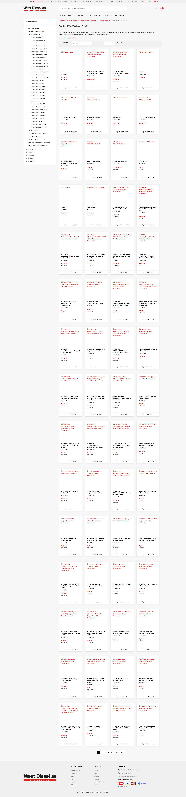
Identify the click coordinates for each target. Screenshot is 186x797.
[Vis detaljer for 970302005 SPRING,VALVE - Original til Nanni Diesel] (96, 337)
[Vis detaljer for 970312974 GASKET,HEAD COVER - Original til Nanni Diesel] (122, 243)
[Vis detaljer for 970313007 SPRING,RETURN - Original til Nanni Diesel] (122, 479)
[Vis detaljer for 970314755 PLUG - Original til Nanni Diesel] (70, 667)
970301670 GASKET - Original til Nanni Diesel (69, 162)
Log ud (96, 785)
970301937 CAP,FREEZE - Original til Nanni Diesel (147, 726)
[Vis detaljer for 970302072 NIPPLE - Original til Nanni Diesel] (96, 290)
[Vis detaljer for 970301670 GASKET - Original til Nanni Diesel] (70, 150)
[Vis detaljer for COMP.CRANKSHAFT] (122, 150)
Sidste (123, 752)
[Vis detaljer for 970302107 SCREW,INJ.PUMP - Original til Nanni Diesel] (70, 337)
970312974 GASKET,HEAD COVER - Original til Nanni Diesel (122, 256)
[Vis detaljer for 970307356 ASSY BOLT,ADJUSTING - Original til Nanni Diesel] (122, 385)
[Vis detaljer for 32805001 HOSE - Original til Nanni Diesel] (148, 479)
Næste (117, 752)
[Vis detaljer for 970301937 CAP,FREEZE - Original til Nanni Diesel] (148, 714)
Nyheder (73, 785)
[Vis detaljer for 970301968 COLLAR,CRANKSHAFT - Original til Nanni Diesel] (148, 243)
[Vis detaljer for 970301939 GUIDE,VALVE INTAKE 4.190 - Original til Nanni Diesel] (96, 385)
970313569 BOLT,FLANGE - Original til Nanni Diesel (148, 539)
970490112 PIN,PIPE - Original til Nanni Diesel (95, 585)
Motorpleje (107, 15)
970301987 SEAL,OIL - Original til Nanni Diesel (121, 208)
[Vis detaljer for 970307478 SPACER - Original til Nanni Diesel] (96, 479)
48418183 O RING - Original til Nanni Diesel (70, 539)
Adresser (96, 776)
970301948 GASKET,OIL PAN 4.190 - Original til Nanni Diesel (69, 303)
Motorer (96, 15)
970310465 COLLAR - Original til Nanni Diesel (147, 632)
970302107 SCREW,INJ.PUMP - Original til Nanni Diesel (70, 350)
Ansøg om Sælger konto (101, 782)
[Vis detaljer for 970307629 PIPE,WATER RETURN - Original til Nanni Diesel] (70, 620)
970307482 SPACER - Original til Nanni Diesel (121, 72)
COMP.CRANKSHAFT (120, 161)
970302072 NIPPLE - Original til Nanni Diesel (95, 302)
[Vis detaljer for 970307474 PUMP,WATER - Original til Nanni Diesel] (96, 60)
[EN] (158, 1)
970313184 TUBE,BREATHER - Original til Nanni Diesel (70, 256)
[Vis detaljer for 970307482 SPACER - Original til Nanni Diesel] (122, 60)
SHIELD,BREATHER (93, 161)
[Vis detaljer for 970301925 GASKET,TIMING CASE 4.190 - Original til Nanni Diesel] (96, 243)
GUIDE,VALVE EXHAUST (69, 117)
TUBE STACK (143, 161)
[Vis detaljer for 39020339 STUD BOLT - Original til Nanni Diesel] (148, 667)
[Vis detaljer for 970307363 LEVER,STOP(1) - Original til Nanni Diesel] (70, 385)
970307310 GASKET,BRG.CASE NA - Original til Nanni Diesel (121, 350)
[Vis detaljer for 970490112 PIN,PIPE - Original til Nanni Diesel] (96, 572)
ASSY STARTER (92, 207)
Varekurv (96, 779)
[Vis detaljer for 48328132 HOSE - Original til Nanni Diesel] (148, 385)
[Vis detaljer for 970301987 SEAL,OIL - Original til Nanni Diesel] (122, 196)
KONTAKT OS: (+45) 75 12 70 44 (143, 1)
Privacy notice (75, 773)
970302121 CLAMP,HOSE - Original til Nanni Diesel (121, 632)
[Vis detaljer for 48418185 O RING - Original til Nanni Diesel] (148, 572)
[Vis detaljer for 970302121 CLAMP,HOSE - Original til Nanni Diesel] (122, 620)
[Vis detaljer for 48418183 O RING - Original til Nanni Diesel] (70, 527)
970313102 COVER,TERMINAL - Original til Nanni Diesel (95, 445)
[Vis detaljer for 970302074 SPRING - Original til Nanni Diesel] (96, 714)
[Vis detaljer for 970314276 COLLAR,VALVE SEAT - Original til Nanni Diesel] (96, 620)
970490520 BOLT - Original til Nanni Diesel (148, 350)
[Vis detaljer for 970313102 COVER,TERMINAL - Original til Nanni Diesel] (96, 432)
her (108, 34)
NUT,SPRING (117, 117)
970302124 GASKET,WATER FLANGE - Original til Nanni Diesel (70, 585)
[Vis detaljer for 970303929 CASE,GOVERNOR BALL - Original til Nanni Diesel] (122, 290)
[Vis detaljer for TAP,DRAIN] (148, 60)
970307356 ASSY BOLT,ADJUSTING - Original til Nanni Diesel (122, 398)
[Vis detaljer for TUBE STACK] (148, 150)
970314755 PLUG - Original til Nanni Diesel (70, 679)
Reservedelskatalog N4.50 (67, 38)
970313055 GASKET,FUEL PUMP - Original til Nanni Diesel (95, 680)
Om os (72, 776)
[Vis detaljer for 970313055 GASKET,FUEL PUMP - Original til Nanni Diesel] (96, 667)
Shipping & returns (76, 770)
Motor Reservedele (68, 15)
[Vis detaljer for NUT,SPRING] (122, 106)
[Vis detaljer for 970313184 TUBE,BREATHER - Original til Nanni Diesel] (70, 243)
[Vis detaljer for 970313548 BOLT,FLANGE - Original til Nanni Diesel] (96, 527)
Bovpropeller (120, 15)
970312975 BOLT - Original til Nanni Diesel (122, 585)
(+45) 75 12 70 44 (126, 773)
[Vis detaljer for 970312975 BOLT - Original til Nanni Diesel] (122, 572)
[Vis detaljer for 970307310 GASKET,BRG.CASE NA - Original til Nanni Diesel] (122, 337)
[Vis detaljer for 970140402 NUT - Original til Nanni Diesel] (70, 479)
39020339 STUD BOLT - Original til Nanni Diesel (147, 679)
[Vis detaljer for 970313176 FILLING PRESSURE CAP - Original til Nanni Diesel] (122, 432)
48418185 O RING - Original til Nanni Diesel (148, 585)
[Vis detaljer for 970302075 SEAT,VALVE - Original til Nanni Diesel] (148, 432)
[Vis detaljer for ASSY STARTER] (96, 196)
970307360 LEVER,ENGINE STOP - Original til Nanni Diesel (148, 208)
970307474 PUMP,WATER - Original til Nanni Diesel (96, 72)
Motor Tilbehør (84, 15)
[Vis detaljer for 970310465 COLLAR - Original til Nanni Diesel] (148, 620)
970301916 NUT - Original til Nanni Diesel (121, 539)
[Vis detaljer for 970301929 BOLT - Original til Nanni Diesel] (122, 667)
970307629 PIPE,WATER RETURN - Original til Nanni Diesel (70, 633)
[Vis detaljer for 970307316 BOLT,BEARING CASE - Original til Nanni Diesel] (70, 432)
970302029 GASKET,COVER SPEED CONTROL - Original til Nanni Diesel (70, 727)
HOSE (63, 71)
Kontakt (73, 782)
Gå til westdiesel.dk (36, 1)
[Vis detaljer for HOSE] (70, 60)
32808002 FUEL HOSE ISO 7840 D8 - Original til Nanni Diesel (122, 727)
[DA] (155, 1)
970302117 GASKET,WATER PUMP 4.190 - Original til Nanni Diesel (148, 303)
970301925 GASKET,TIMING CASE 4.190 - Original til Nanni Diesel (96, 256)
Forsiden (62, 20)
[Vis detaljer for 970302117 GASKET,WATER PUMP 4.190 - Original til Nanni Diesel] (148, 290)
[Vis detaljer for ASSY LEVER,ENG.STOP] (148, 106)
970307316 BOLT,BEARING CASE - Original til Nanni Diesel (70, 445)
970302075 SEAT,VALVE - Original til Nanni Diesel (147, 444)
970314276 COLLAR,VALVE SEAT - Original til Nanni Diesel (96, 633)
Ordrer (96, 773)
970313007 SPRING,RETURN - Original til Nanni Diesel (122, 492)
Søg (72, 779)
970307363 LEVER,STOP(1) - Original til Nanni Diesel (70, 397)
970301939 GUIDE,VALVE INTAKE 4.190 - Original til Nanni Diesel (96, 398)
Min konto (97, 770)
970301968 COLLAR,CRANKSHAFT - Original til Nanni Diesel (147, 256)
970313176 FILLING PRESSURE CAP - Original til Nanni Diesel (121, 445)
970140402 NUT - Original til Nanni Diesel (69, 492)
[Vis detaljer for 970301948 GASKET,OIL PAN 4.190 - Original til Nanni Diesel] (70, 290)
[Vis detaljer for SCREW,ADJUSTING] (96, 106)
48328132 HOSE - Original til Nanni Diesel (147, 397)
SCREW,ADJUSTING (93, 117)
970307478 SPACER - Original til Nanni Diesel (95, 492)
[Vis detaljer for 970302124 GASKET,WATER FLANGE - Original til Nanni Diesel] (70, 572)
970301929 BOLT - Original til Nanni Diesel (122, 679)
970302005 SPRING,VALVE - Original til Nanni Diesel (96, 350)
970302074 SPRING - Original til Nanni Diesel (95, 726)
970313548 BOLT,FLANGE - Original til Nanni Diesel (96, 539)
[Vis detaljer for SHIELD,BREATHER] (96, 150)
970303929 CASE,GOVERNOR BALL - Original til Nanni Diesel (121, 303)
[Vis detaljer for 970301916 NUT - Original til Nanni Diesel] (122, 527)
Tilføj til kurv (72, 88)
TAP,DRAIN (142, 71)
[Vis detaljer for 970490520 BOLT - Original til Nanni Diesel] (148, 337)
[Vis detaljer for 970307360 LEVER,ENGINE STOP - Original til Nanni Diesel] (148, 196)
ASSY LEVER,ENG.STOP (147, 117)
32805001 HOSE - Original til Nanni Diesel (147, 492)
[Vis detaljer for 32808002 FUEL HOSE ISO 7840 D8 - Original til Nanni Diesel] (122, 714)
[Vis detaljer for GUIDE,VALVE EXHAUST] (70, 106)
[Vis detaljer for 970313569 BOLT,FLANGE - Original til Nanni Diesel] (148, 527)
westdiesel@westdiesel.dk (128, 776)
